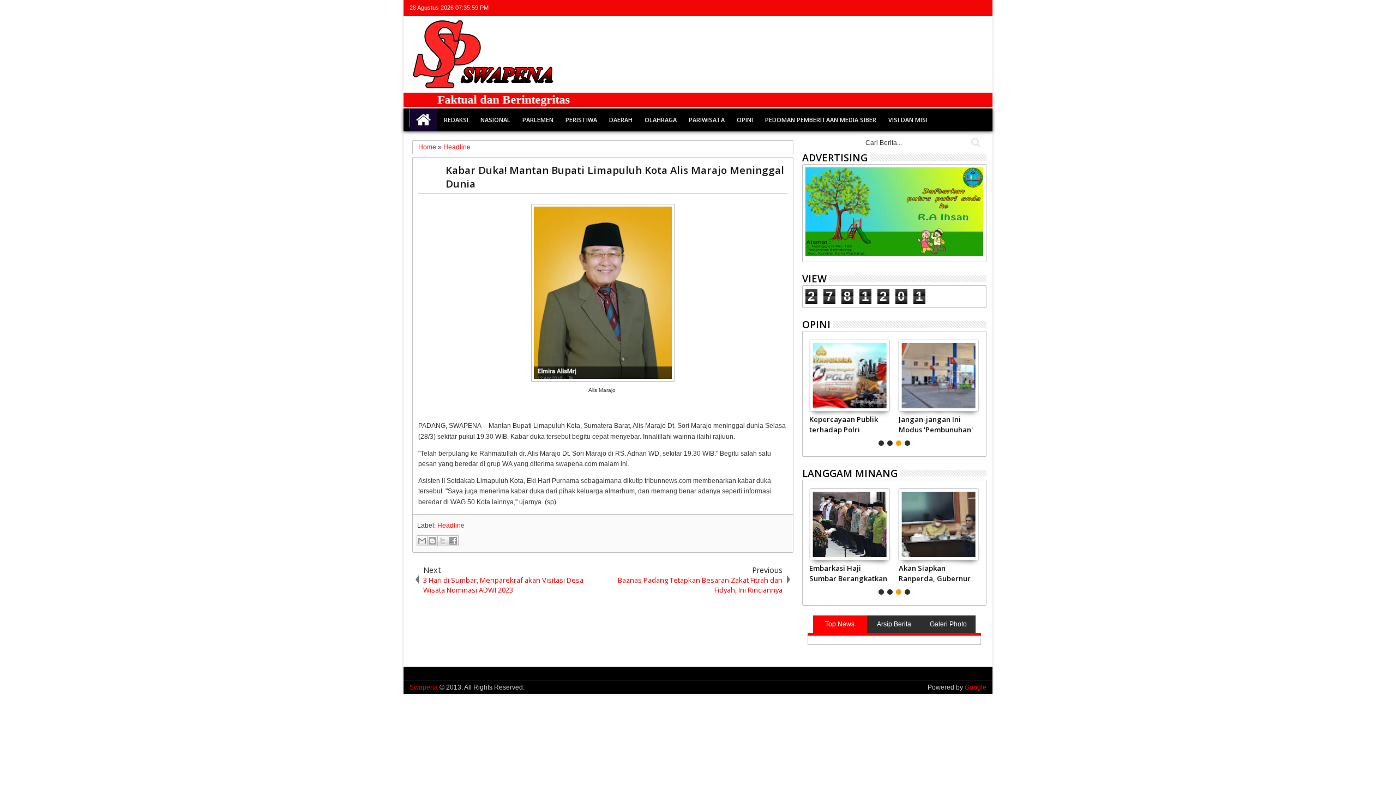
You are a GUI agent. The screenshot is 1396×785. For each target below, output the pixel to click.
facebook (937, 8)
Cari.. (974, 142)
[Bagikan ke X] (442, 540)
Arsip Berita (894, 624)
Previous (979, 391)
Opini (745, 120)
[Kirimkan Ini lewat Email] (422, 540)
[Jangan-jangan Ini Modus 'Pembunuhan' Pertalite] (939, 376)
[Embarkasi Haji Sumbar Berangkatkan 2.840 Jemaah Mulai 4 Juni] (849, 524)
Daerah (621, 120)
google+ (951, 8)
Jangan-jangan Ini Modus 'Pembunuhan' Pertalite (936, 424)
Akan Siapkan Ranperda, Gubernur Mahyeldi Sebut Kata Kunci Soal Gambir (935, 573)
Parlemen (537, 120)
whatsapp (979, 8)
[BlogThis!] (432, 540)
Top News (840, 624)
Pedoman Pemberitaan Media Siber (820, 120)
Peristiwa (581, 120)
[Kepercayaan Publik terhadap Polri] (849, 376)
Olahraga (661, 120)
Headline (451, 525)
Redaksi (456, 120)
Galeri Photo (948, 624)
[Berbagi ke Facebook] (453, 540)
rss (965, 8)
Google (975, 687)
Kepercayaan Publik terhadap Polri (843, 424)
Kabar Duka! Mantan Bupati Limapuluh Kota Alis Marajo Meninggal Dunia (615, 176)
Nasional (495, 120)
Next (809, 391)
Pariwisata (707, 120)
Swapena (424, 687)
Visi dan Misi (908, 120)
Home (423, 119)
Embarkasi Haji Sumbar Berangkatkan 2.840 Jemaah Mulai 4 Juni (848, 573)
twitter (923, 8)
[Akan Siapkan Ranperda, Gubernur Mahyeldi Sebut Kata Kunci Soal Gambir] (939, 524)
